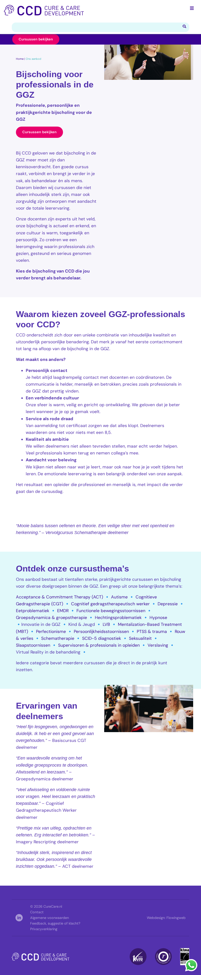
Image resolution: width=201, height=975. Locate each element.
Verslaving (158, 645)
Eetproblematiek (32, 610)
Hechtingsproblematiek (118, 617)
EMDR (63, 610)
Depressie (168, 603)
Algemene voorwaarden (49, 918)
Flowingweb (176, 918)
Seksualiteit (140, 638)
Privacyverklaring (43, 929)
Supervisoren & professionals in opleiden (99, 645)
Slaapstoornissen (33, 645)
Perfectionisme (51, 631)
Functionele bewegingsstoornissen (110, 610)
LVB (106, 624)
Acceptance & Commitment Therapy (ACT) (59, 597)
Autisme (119, 597)
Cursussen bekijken (36, 39)
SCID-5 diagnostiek (101, 638)
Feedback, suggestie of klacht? (55, 923)
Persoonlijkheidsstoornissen (101, 631)
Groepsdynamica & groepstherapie (51, 617)
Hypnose (158, 617)
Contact (37, 912)
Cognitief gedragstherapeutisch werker (110, 603)
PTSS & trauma (152, 631)
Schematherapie (57, 638)
